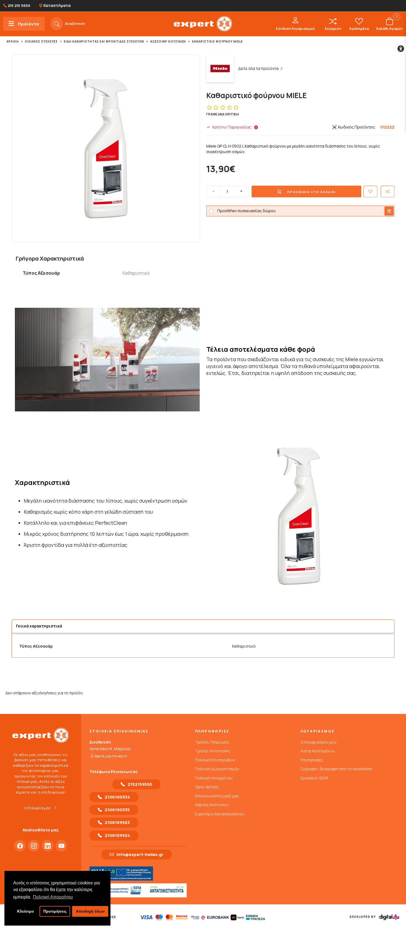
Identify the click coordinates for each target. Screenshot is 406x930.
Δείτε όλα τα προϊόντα (259, 68)
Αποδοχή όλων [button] (90, 911)
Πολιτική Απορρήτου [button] (53, 897)
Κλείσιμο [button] (25, 911)
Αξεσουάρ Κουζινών (168, 41)
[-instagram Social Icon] (33, 846)
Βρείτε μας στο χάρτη (111, 756)
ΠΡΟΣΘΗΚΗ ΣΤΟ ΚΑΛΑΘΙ (311, 192)
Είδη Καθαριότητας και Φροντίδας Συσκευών (104, 41)
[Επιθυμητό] (370, 191)
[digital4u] (389, 917)
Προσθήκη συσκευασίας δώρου (246, 210)
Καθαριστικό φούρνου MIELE (217, 41)
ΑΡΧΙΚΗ (13, 41)
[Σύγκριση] (387, 191)
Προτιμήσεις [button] (55, 911)
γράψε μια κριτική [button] (222, 114)
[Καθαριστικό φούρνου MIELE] (105, 149)
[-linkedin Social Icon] (47, 846)
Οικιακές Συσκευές (41, 41)
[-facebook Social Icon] (20, 846)
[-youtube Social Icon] (61, 846)
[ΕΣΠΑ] (138, 890)
